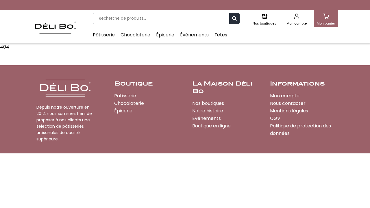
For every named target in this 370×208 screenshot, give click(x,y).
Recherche (234, 18)
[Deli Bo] (55, 27)
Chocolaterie (135, 35)
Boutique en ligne (211, 125)
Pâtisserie (104, 35)
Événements (194, 35)
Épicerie (165, 35)
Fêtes (220, 35)
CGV (275, 118)
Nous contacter (288, 103)
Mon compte (284, 95)
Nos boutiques (208, 103)
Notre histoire (207, 110)
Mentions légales (289, 110)
